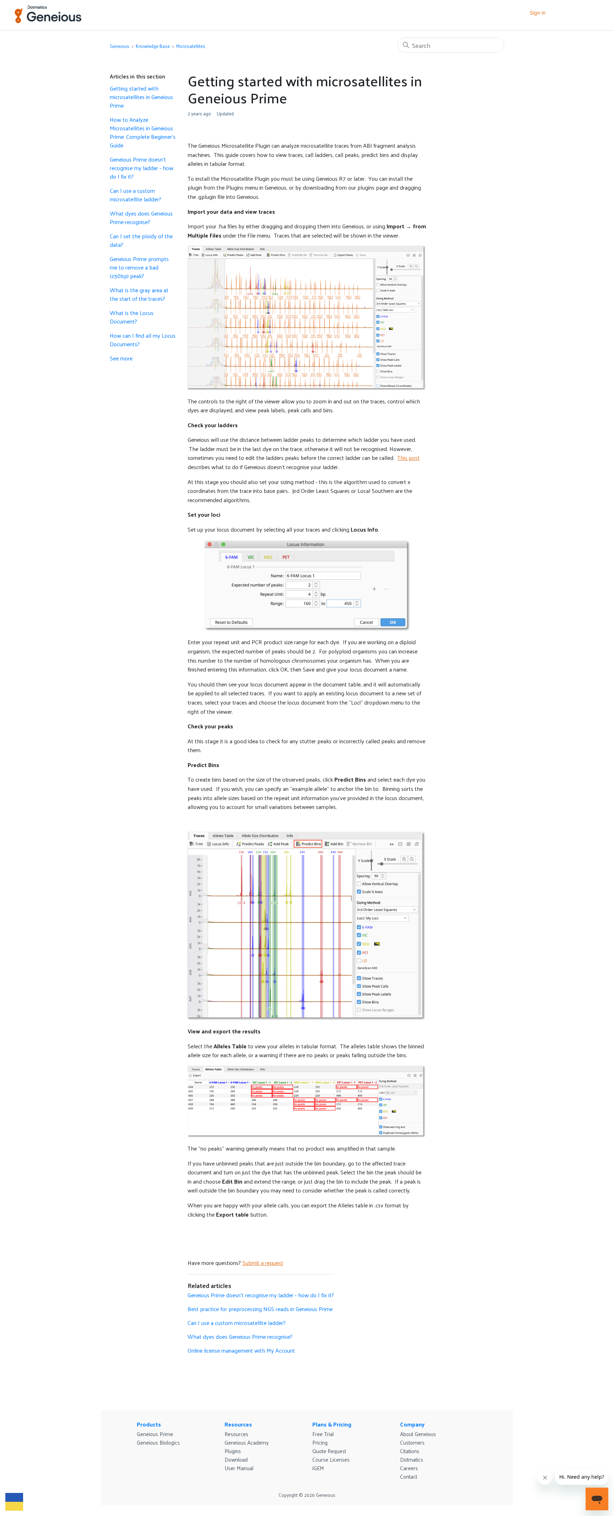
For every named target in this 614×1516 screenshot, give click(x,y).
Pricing (320, 1442)
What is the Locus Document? (132, 317)
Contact (408, 1476)
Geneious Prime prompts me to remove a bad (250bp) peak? (139, 267)
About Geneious (418, 1434)
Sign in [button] (537, 13)
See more (121, 358)
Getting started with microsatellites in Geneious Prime (141, 97)
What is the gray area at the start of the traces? (139, 294)
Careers (409, 1468)
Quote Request (329, 1451)
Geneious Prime (155, 1434)
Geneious (119, 46)
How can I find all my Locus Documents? (143, 339)
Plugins (233, 1451)
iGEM (318, 1468)
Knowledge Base (153, 46)
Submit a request (262, 1262)
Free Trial (323, 1434)
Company (412, 1424)
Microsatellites (190, 46)
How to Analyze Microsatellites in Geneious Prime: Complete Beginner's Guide (143, 132)
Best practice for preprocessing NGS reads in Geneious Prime (260, 1309)
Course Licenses (331, 1459)
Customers (412, 1442)
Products (149, 1424)
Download (236, 1459)
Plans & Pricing (331, 1424)
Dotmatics (411, 1459)
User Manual (239, 1468)
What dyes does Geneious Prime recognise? (141, 217)
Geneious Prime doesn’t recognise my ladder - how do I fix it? (141, 168)
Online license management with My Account (241, 1350)
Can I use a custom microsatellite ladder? (135, 194)
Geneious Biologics (158, 1442)
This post (408, 457)
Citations (409, 1451)
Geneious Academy (247, 1442)
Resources (238, 1424)
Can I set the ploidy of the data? (141, 240)
